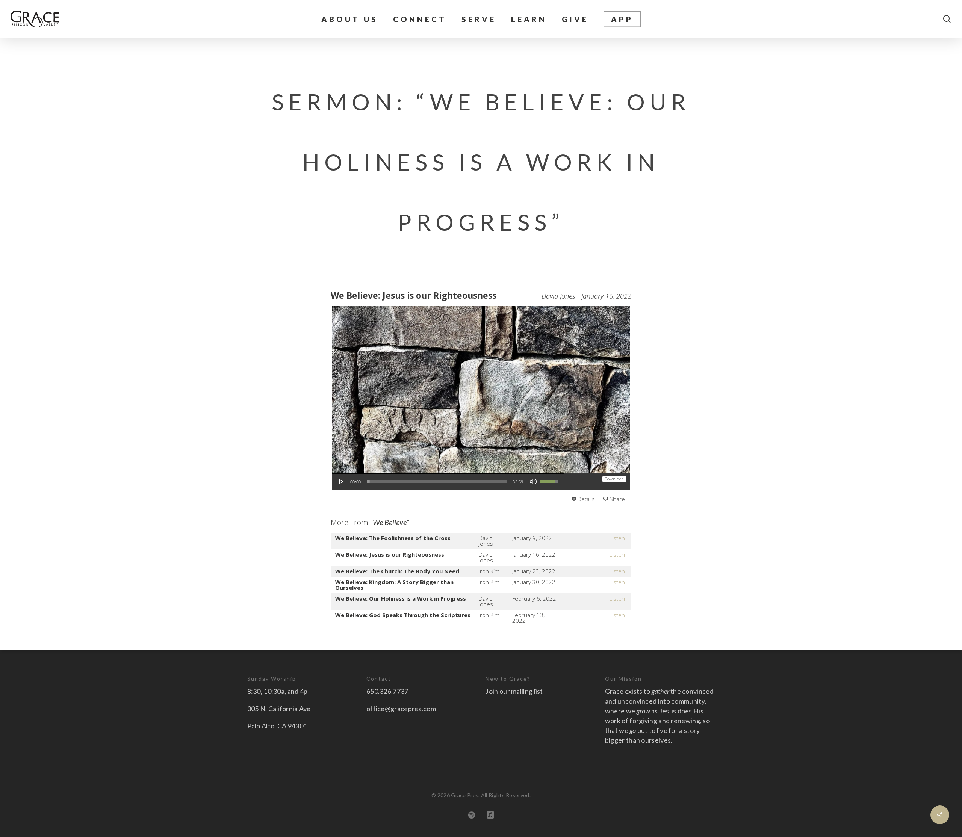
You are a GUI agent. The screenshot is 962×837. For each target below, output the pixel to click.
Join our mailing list (514, 691)
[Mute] (533, 481)
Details (586, 499)
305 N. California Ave (279, 708)
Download (614, 479)
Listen (617, 538)
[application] (448, 481)
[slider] (437, 481)
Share (617, 499)
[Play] (341, 481)
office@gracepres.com (401, 708)
